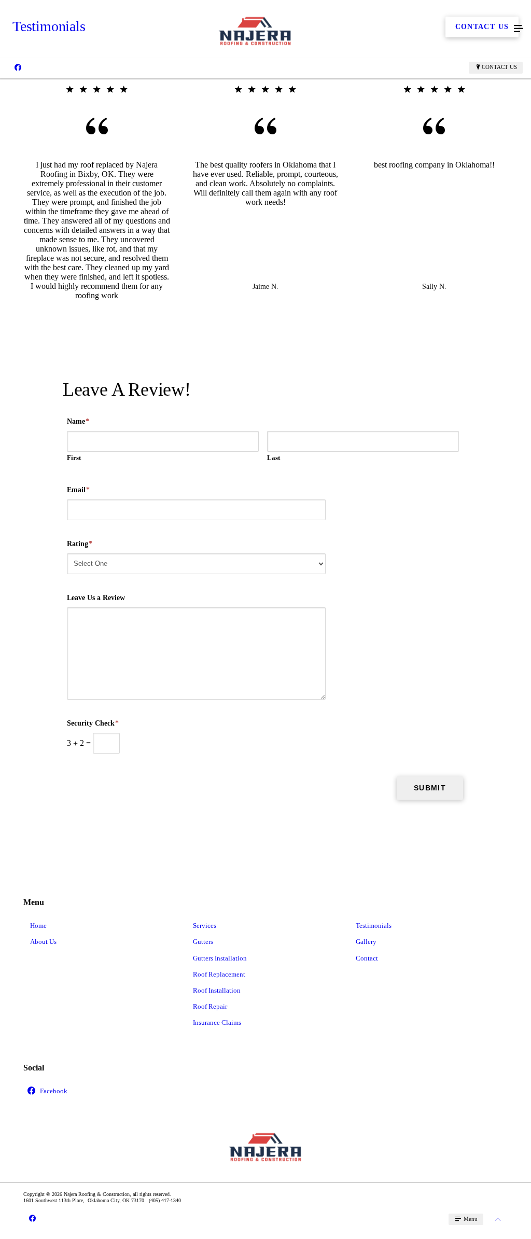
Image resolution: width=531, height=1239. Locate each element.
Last (273, 458)
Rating (79, 544)
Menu (470, 1219)
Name (78, 421)
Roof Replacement (219, 974)
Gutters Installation (220, 958)
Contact (367, 958)
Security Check (93, 723)
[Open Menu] (518, 29)
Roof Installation (217, 990)
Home (38, 925)
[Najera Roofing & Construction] (255, 29)
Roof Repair (210, 1006)
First (74, 458)
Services (204, 925)
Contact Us (499, 67)
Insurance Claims (217, 1022)
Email (78, 490)
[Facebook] (17, 67)
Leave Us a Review (96, 598)
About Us (43, 941)
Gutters (203, 941)
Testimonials (374, 925)
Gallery (366, 941)
